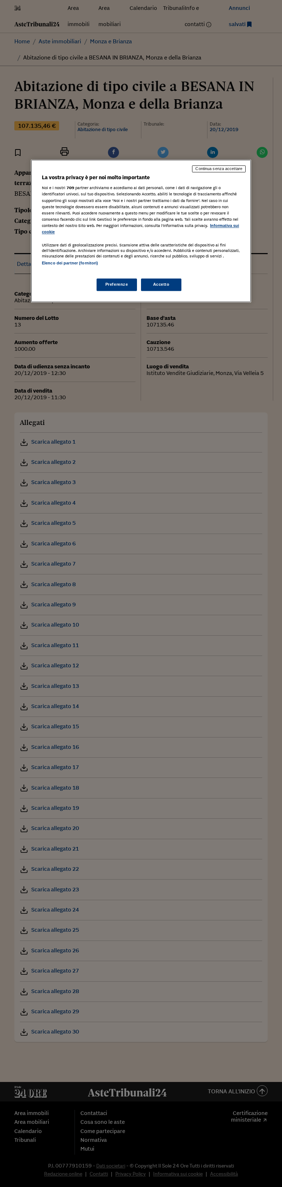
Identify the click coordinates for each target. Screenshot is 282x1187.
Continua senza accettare (218, 168)
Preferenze (116, 284)
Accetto (161, 284)
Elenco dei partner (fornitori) (70, 263)
